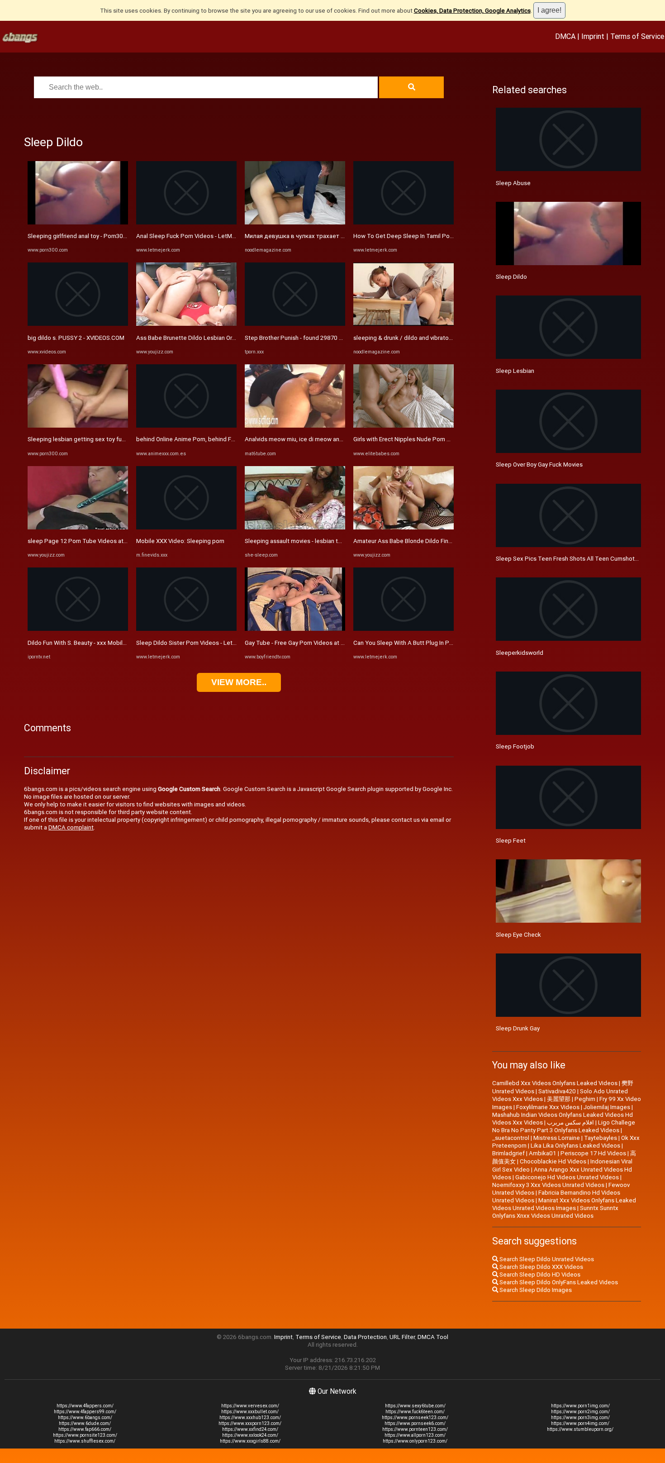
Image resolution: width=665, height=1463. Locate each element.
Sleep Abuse (513, 183)
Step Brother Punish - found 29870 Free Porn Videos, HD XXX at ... (333, 338)
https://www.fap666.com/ (84, 1429)
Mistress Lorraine (556, 1138)
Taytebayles (600, 1138)
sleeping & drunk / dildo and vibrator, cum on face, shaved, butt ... (440, 338)
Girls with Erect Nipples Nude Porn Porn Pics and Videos (428, 439)
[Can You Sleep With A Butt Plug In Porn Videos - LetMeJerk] (403, 629)
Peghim (585, 1099)
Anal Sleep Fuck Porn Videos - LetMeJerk (191, 236)
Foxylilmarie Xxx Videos (548, 1107)
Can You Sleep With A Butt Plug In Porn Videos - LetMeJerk (432, 643)
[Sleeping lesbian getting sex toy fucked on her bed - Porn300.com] (78, 425)
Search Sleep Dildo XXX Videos (540, 1267)
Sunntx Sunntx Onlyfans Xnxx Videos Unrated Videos (555, 1212)
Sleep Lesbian (515, 371)
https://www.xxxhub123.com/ (250, 1417)
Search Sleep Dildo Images (535, 1290)
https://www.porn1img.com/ (580, 1406)
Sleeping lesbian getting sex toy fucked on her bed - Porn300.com (117, 439)
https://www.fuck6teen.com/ (415, 1412)
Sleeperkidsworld (519, 653)
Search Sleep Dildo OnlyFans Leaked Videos (558, 1282)
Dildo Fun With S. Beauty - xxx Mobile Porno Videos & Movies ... (112, 643)
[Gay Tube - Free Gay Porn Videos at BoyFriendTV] (295, 629)
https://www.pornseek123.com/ (415, 1417)
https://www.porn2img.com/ (580, 1412)
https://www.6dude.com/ (85, 1423)
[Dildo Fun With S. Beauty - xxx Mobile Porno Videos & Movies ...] (78, 629)
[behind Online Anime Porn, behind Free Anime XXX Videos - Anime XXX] (186, 425)
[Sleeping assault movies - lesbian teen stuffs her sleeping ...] (295, 527)
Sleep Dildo (511, 277)
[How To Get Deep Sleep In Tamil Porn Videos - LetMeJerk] (403, 222)
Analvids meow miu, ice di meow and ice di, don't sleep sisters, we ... (336, 439)
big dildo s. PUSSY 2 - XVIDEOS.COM (76, 338)
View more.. (238, 682)
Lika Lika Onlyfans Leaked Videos (575, 1145)
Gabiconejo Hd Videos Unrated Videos (567, 1177)
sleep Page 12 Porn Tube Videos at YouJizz (87, 541)
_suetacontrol (510, 1138)
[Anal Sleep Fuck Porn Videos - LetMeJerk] (186, 222)
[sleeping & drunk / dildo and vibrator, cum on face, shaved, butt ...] (403, 324)
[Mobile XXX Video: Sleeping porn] (186, 527)
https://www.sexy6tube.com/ (415, 1406)
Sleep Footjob (515, 746)
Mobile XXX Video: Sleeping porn (180, 541)
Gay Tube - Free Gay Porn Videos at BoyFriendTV (310, 643)
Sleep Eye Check (518, 935)
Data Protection (365, 1337)
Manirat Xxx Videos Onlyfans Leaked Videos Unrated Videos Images (564, 1204)
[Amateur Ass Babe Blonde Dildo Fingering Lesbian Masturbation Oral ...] (403, 527)
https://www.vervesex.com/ (250, 1406)
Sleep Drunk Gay (518, 1028)
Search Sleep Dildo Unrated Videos (546, 1259)
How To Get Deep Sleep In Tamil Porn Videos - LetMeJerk (431, 236)
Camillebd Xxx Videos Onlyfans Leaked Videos (555, 1083)
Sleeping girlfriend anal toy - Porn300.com (84, 236)
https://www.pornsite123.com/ (85, 1435)
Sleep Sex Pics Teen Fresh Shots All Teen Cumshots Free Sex (579, 558)
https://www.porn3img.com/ (580, 1417)
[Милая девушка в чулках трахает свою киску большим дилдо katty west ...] (295, 222)
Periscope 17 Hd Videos (593, 1153)
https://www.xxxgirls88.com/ (250, 1441)
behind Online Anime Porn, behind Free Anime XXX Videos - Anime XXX (230, 439)
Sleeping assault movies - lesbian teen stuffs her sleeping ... (325, 541)
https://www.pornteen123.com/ (415, 1429)
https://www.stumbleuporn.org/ (580, 1429)
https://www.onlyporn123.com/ (415, 1441)
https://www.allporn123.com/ (415, 1435)
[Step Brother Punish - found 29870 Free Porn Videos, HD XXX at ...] (295, 324)
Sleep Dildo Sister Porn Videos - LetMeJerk (194, 643)
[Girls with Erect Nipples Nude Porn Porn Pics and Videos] (403, 425)
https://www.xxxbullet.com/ (250, 1412)
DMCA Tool (433, 1337)
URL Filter (402, 1337)
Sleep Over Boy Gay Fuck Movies (539, 464)
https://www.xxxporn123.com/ (249, 1423)
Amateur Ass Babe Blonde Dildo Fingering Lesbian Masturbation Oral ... (447, 541)
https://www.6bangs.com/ (85, 1417)
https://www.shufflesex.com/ (84, 1441)
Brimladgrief (508, 1153)
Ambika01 (542, 1153)
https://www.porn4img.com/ (580, 1423)
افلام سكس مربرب (570, 1122)
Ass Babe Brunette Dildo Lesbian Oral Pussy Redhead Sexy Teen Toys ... (233, 338)
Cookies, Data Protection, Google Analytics (472, 10)
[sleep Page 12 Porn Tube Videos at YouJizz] (78, 527)
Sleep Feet (511, 840)
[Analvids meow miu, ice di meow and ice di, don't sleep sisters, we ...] (295, 425)
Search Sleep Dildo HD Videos (539, 1274)
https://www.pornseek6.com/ (415, 1423)
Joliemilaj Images (607, 1107)
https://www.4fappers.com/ (85, 1406)
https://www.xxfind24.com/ (250, 1429)
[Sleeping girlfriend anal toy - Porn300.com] (78, 222)
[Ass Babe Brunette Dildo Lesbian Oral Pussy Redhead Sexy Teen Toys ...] (186, 324)
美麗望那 (558, 1099)
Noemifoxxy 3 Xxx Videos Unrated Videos (548, 1185)
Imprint (592, 36)
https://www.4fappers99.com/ (85, 1412)
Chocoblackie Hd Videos (553, 1161)
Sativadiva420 (557, 1091)
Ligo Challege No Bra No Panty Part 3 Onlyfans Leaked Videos (563, 1126)
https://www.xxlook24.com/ (250, 1435)
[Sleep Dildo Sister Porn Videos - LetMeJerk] (186, 629)
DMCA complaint (71, 827)
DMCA (565, 36)
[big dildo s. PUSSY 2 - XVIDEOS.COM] (78, 324)
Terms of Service (637, 36)
